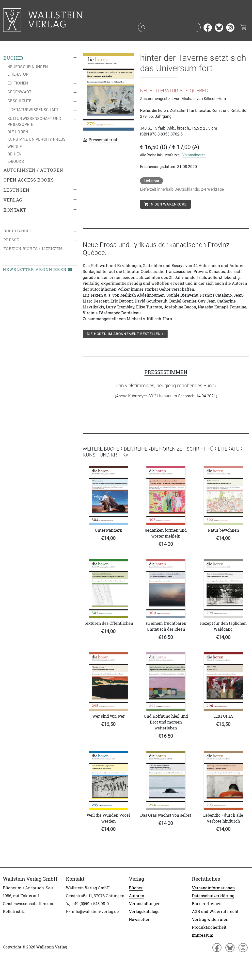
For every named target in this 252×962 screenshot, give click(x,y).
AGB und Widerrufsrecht (215, 911)
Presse (11, 239)
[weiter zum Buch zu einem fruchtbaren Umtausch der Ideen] (165, 588)
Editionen (17, 83)
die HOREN (17, 132)
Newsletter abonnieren (35, 269)
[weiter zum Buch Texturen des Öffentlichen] (108, 588)
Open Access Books (28, 180)
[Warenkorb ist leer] (243, 27)
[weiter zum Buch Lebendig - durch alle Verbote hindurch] (223, 780)
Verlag (12, 200)
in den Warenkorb (168, 204)
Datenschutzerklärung (213, 895)
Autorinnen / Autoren (33, 170)
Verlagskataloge (144, 911)
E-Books (15, 161)
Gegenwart (19, 92)
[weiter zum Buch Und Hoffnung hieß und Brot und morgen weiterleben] (165, 681)
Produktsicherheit (209, 927)
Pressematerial (102, 139)
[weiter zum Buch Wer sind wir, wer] (108, 681)
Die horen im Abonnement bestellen (124, 334)
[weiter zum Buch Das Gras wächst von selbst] (165, 780)
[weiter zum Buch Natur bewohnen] (223, 495)
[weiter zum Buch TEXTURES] (223, 681)
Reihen (14, 154)
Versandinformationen (213, 888)
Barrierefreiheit (207, 903)
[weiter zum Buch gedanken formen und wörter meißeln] (165, 495)
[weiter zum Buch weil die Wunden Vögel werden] (108, 780)
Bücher (13, 58)
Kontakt (14, 210)
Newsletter (139, 919)
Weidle (14, 146)
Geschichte (19, 100)
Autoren (136, 895)
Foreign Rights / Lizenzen (32, 248)
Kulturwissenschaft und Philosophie (34, 121)
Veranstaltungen (144, 903)
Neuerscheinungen (27, 66)
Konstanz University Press (36, 139)
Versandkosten (193, 154)
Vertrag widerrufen (210, 919)
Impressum (202, 935)
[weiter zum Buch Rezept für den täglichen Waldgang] (223, 588)
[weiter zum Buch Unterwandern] (108, 495)
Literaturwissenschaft (32, 109)
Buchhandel (17, 231)
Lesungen (16, 190)
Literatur (18, 74)
